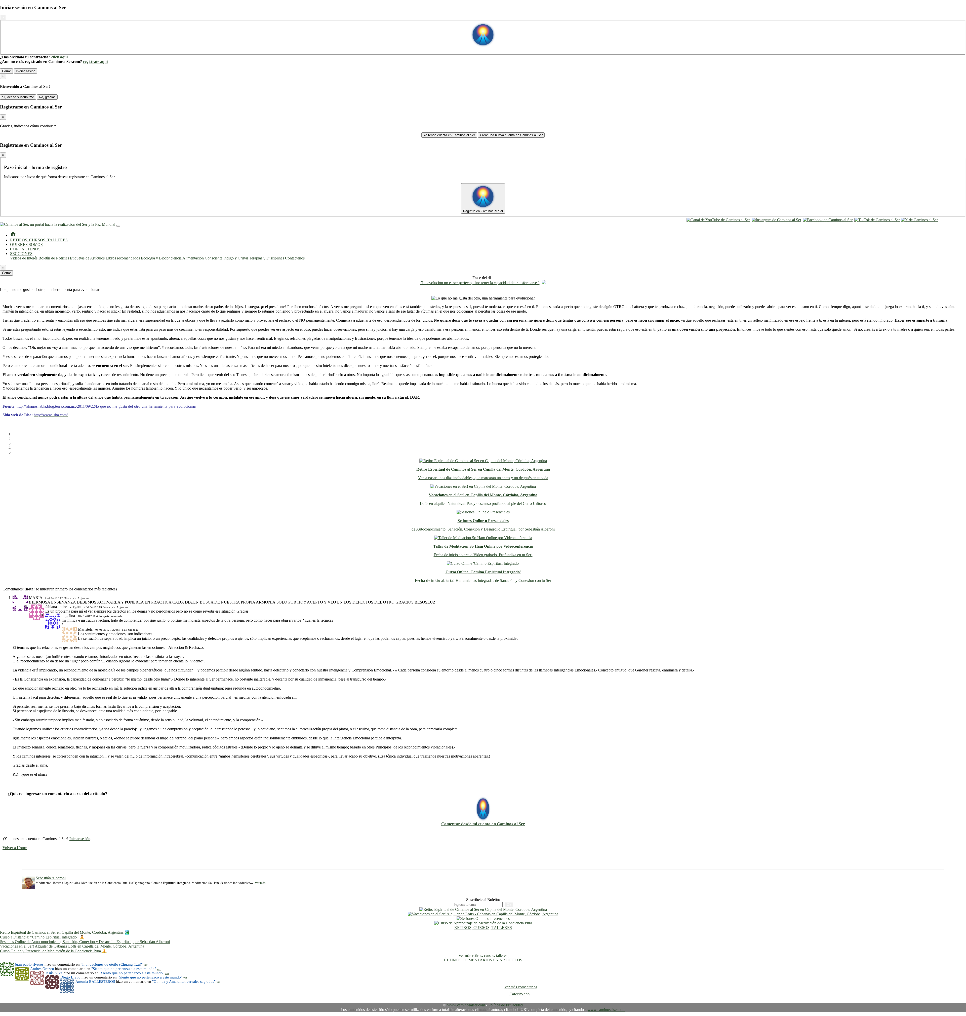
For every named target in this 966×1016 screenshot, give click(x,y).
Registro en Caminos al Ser (483, 211)
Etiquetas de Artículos (87, 258)
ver (145, 964)
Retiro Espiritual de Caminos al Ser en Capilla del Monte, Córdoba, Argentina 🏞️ (65, 932)
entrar (944, 220)
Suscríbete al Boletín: (483, 899)
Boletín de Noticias (53, 258)
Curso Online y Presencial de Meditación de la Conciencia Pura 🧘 (53, 951)
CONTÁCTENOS (25, 249)
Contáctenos (295, 258)
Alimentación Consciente (202, 258)
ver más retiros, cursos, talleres (483, 955)
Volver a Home (15, 848)
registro (956, 220)
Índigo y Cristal (235, 258)
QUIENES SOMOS (26, 244)
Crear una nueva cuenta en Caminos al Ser (511, 135)
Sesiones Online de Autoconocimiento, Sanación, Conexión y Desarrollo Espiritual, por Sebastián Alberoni (85, 941)
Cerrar (6, 71)
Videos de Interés (23, 258)
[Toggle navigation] (118, 226)
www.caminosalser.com (466, 1005)
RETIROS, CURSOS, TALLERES (39, 240)
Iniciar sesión (25, 71)
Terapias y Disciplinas (266, 258)
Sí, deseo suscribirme (18, 97)
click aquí (59, 57)
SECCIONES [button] (21, 253)
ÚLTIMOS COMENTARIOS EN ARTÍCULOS (483, 960)
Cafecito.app (519, 994)
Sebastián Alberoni (51, 878)
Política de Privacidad (505, 1005)
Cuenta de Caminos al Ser (483, 49)
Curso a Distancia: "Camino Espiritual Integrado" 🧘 (42, 937)
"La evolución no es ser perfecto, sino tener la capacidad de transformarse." (480, 283)
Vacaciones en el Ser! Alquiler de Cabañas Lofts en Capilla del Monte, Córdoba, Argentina (72, 946)
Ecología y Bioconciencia (161, 258)
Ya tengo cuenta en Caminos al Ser (449, 135)
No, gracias (47, 97)
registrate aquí (95, 61)
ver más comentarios (521, 987)
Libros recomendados (123, 258)
